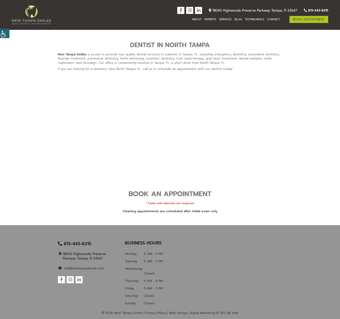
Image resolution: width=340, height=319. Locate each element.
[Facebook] (180, 10)
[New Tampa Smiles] (31, 15)
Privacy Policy (156, 313)
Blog (238, 19)
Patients (210, 19)
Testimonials (254, 19)
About (196, 19)
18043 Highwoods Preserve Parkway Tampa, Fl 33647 (254, 10)
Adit (235, 313)
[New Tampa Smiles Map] (237, 270)
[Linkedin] (198, 10)
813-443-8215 (317, 10)
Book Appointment (309, 19)
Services (225, 19)
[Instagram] (189, 10)
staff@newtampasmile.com (84, 268)
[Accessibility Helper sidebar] (4, 33)
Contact (273, 19)
